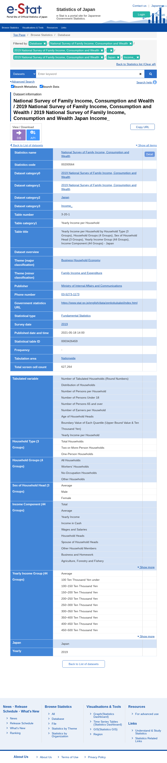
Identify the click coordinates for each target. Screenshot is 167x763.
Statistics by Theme (64, 728)
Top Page (19, 35)
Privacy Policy (97, 757)
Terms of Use (69, 757)
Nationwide (68, 358)
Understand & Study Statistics (148, 732)
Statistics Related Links (146, 740)
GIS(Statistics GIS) (105, 729)
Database (58, 718)
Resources (52, 27)
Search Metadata (25, 86)
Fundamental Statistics (76, 315)
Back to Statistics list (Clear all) (136, 64)
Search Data (51, 86)
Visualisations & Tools (33, 27)
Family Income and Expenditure (81, 273)
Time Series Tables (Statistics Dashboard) (107, 723)
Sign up (160, 14)
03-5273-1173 (70, 294)
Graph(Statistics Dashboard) (103, 715)
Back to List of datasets (27, 145)
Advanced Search (23, 81)
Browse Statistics (10, 27)
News (13, 718)
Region (98, 734)
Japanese (157, 5)
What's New (17, 728)
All (53, 713)
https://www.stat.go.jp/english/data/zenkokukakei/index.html (99, 302)
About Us (46, 757)
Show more (147, 567)
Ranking (15, 733)
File (54, 723)
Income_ (67, 205)
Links (63, 27)
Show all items (147, 145)
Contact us (139, 5)
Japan (65, 197)
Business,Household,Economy (80, 260)
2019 (64, 324)
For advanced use (147, 713)
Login (141, 14)
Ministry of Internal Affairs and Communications (91, 285)
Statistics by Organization (60, 735)
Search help (144, 82)
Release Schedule (21, 723)
